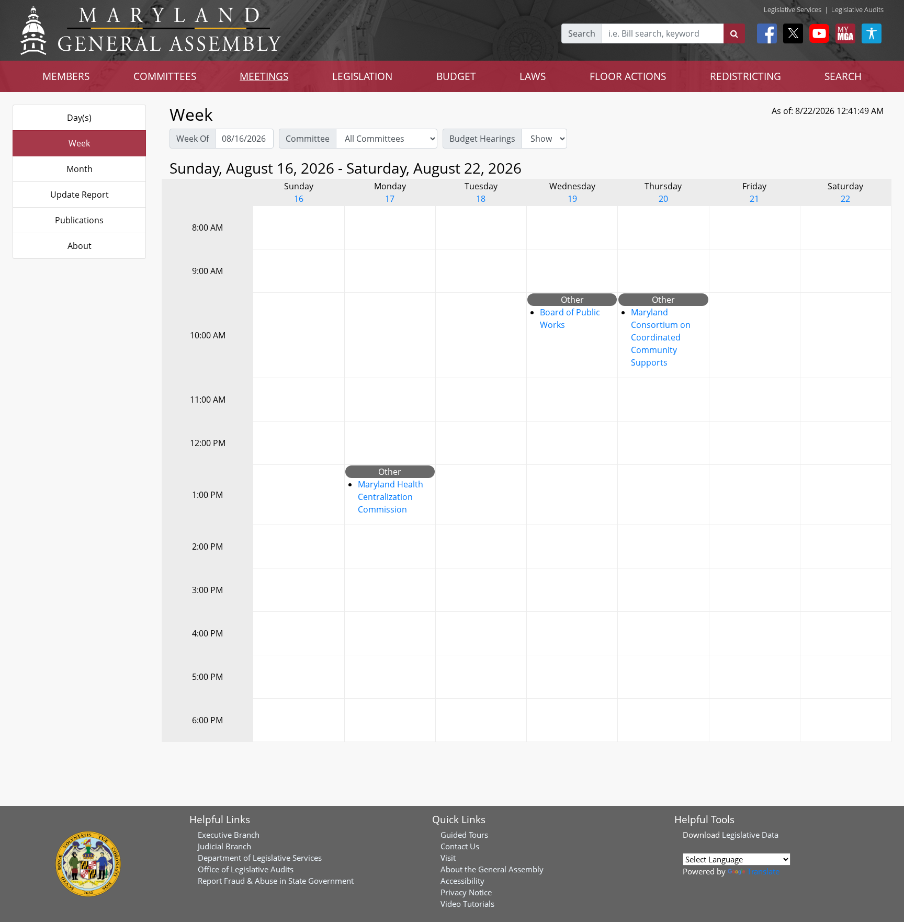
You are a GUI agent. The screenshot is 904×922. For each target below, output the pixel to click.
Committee (308, 138)
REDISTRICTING (745, 76)
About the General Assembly (492, 869)
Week (79, 143)
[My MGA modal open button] (843, 33)
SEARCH (843, 76)
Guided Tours (464, 834)
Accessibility (462, 880)
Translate (763, 871)
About (79, 246)
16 (298, 198)
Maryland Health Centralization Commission (390, 497)
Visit (448, 857)
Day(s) (79, 117)
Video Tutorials (467, 903)
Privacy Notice (466, 892)
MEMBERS (65, 76)
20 (663, 198)
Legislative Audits (857, 9)
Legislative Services (792, 9)
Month (79, 169)
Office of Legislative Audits (245, 869)
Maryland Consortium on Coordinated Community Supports (661, 337)
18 (480, 198)
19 (572, 198)
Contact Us (459, 846)
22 (845, 198)
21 (754, 198)
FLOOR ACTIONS (628, 76)
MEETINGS (264, 76)
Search (581, 33)
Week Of (192, 138)
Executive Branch (228, 834)
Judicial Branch (224, 846)
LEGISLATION (362, 76)
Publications (79, 220)
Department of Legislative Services (260, 857)
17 (389, 198)
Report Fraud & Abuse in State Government (276, 880)
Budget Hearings (482, 138)
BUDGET (456, 76)
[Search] (734, 33)
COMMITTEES (164, 76)
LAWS (532, 76)
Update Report (79, 194)
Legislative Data (750, 834)
